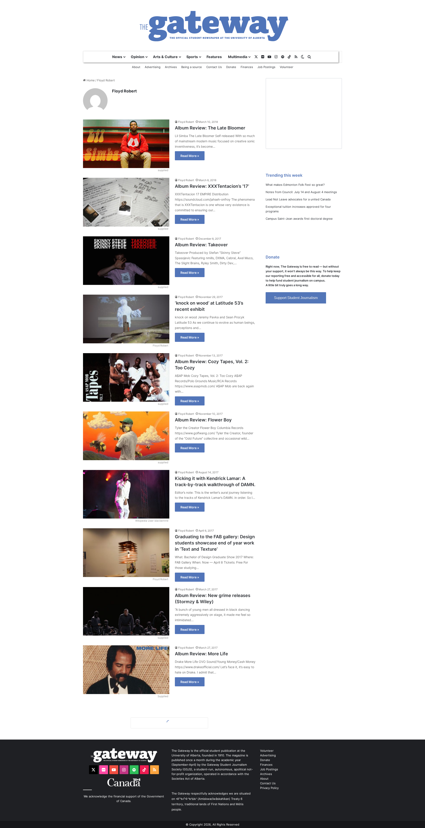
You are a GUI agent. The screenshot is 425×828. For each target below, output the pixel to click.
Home (90, 80)
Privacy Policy (269, 788)
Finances (247, 67)
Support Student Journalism (296, 298)
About (136, 67)
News (117, 57)
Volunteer (286, 67)
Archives (171, 67)
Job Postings (266, 67)
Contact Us (214, 67)
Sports (192, 57)
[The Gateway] (212, 25)
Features (214, 57)
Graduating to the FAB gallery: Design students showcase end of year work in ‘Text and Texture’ (215, 543)
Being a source (191, 67)
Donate (231, 67)
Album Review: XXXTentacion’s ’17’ (212, 186)
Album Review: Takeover (201, 244)
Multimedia (237, 57)
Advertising (152, 67)
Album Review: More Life (201, 653)
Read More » (189, 156)
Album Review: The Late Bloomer (210, 128)
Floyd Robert (124, 91)
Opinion (137, 57)
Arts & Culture (165, 57)
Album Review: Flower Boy (203, 420)
